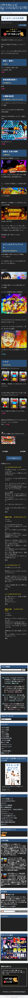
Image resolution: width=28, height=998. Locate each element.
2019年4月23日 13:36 (14, 467)
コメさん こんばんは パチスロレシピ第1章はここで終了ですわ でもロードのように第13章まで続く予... (14, 679)
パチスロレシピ (9, 5)
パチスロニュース (6, 744)
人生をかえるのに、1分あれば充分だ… (12, 809)
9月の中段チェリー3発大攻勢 (16, 873)
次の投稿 (5, 451)
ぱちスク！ (4, 824)
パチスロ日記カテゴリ (14, 458)
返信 (6, 512)
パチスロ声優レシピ (7, 799)
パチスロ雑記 (5, 734)
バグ (2, 748)
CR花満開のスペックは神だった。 (11, 844)
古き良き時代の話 (6, 738)
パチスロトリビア (6, 746)
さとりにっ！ (5, 811)
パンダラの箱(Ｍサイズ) (8, 815)
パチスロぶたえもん (7, 820)
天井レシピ (4, 732)
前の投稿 (23, 451)
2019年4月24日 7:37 (14, 565)
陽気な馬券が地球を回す (8, 822)
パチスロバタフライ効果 (15, 858)
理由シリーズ (5, 753)
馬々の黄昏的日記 (6, 807)
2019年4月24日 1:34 (20, 517)
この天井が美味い (6, 751)
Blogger (22, 991)
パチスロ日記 (22, 25)
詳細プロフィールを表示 (8, 906)
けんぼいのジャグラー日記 (9, 818)
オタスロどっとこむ (7, 813)
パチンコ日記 (5, 729)
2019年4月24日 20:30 (14, 594)
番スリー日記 (5, 742)
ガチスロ (3, 803)
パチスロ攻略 (5, 736)
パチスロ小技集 (5, 740)
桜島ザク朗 (8, 517)
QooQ (16, 997)
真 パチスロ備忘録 (6, 805)
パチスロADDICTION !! (8, 801)
